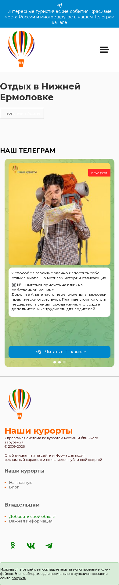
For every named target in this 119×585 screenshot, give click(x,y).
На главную (21, 482)
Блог (14, 487)
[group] (59, 263)
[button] (54, 362)
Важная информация (30, 521)
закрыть (19, 578)
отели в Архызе (23, 113)
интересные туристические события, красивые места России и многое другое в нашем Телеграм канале (59, 17)
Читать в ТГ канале (65, 352)
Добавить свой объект (32, 516)
